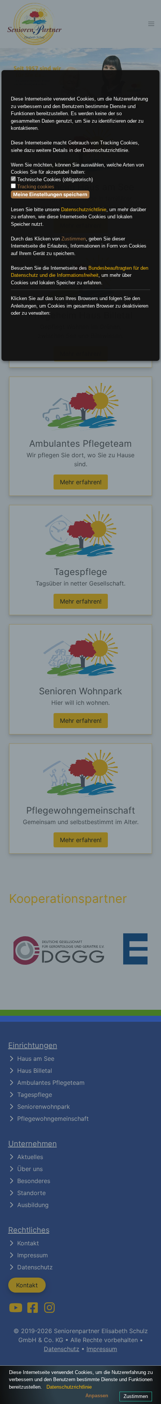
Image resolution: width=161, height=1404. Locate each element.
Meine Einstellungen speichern (50, 194)
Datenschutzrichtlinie (83, 209)
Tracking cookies (35, 186)
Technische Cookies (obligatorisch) (55, 179)
